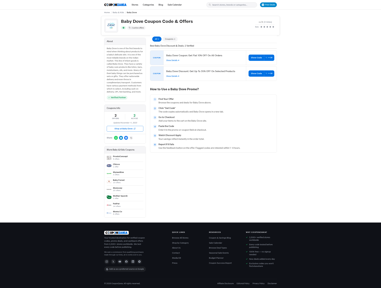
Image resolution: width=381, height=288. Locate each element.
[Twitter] (113, 261)
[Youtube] (119, 261)
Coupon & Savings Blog (220, 238)
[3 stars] (267, 27)
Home (107, 12)
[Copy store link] (131, 138)
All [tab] (157, 39)
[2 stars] (264, 27)
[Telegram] (139, 261)
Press (174, 263)
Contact (176, 253)
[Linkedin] (132, 261)
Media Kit (176, 258)
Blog (161, 5)
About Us (176, 248)
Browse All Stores (180, 238)
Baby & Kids (118, 12)
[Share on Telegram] (121, 138)
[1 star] (261, 27)
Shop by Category (180, 243)
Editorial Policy (243, 283)
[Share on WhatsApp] (116, 138)
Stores (135, 5)
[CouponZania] (135, 233)
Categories (148, 5)
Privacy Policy (259, 283)
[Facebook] (126, 261)
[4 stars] (270, 27)
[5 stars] (273, 27)
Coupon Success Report (220, 263)
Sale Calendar (175, 5)
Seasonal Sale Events (219, 253)
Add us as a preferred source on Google (126, 269)
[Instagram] (106, 261)
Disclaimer (272, 283)
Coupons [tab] (170, 39)
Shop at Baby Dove (123, 129)
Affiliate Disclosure (225, 283)
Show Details (172, 60)
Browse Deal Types (218, 248)
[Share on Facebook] (126, 138)
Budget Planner (216, 258)
